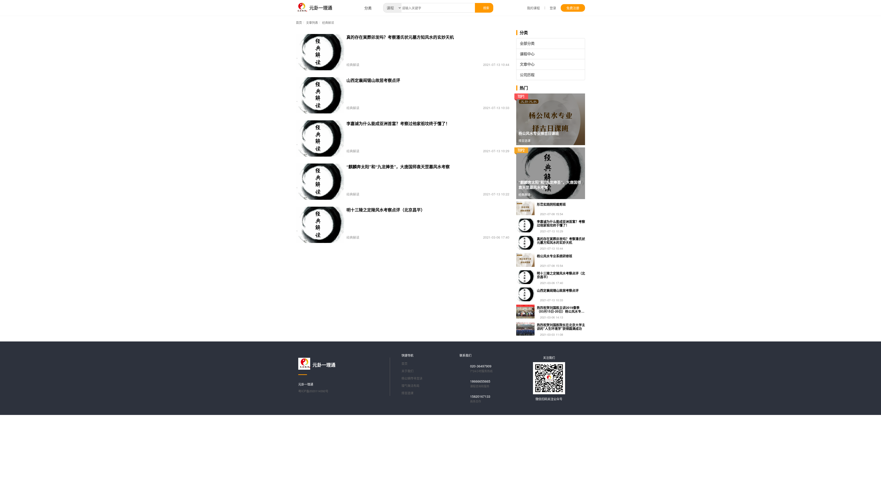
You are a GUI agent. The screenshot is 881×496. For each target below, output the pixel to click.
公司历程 (527, 74)
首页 (299, 22)
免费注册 (572, 8)
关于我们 (407, 371)
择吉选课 (407, 393)
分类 (367, 8)
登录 (553, 8)
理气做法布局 (410, 385)
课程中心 (527, 53)
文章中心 (527, 64)
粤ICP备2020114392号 (313, 391)
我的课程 (533, 8)
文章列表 (312, 22)
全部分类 (527, 43)
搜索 (485, 8)
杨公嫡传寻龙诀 (411, 378)
